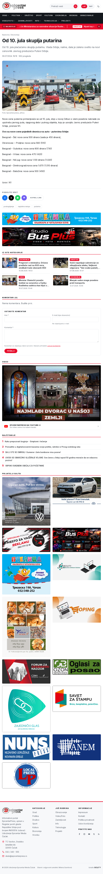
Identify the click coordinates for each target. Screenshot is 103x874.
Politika (16, 15)
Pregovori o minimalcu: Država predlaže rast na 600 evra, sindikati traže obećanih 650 (33, 265)
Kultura (49, 15)
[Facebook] (79, 834)
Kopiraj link (35, 198)
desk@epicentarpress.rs (16, 856)
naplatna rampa (24, 206)
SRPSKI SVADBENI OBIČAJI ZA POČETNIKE (24, 466)
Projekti (65, 21)
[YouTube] (89, 834)
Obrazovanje (86, 15)
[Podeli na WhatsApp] (17, 198)
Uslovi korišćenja (85, 823)
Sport (39, 15)
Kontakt (81, 816)
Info (37, 21)
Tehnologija (50, 21)
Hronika (73, 15)
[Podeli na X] (11, 198)
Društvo (29, 15)
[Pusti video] (51, 393)
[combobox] (62, 6)
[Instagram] (84, 834)
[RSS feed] (99, 834)
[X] (94, 834)
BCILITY (97, 867)
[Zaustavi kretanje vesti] (99, 26)
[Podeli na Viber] (24, 198)
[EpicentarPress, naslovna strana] (14, 6)
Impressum (83, 812)
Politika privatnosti (86, 820)
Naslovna (6, 35)
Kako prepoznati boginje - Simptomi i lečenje (26, 441)
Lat (84, 6)
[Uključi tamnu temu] (98, 6)
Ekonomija (61, 15)
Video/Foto (7, 21)
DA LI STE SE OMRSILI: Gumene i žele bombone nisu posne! (33, 452)
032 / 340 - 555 (12, 852)
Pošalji (11, 351)
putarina (37, 206)
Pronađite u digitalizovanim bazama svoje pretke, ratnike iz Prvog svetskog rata (42, 447)
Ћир (91, 6)
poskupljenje (9, 206)
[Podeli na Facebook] (5, 198)
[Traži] (75, 6)
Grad (4, 15)
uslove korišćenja (53, 346)
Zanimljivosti (25, 21)
